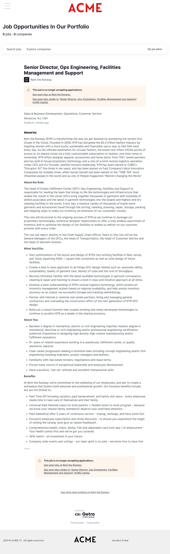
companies (39, 49)
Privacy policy (77, 522)
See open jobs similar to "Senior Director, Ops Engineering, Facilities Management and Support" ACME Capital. (85, 101)
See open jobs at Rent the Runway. (52, 94)
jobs (14, 49)
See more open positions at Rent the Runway (85, 492)
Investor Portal (120, 540)
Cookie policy (93, 522)
